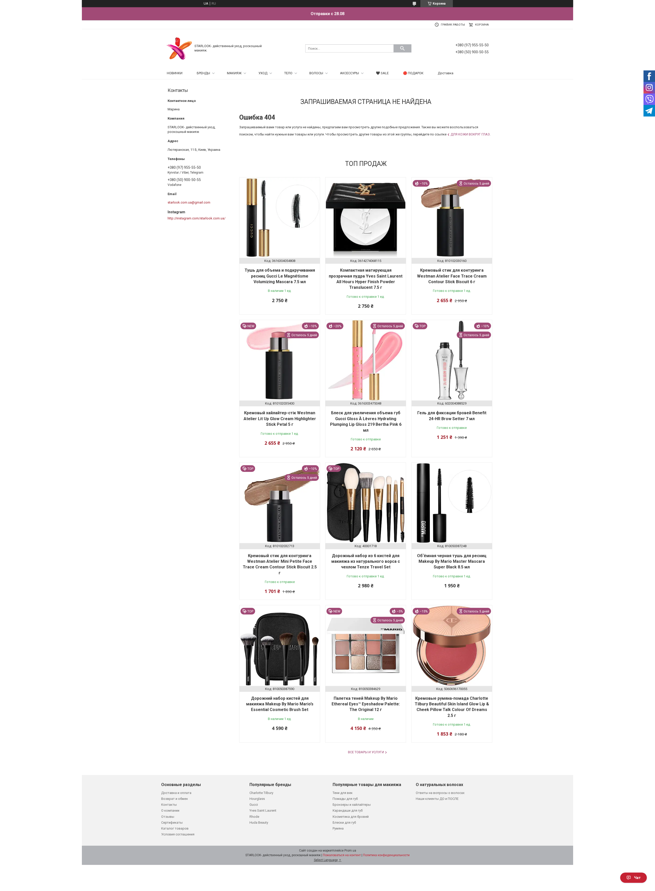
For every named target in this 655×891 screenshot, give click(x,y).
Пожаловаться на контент (342, 855)
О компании (170, 810)
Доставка (445, 73)
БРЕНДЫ (203, 73)
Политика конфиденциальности (386, 855)
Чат (637, 878)
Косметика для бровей (351, 817)
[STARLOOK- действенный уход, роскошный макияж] (179, 48)
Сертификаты (172, 822)
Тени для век (343, 793)
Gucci (253, 805)
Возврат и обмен (174, 799)
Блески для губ (344, 822)
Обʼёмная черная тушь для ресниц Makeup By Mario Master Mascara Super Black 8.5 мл (451, 561)
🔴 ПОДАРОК (413, 73)
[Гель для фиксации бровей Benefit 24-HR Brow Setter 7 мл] (452, 360)
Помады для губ (345, 799)
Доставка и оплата (176, 793)
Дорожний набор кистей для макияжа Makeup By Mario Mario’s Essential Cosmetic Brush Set (279, 704)
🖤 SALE (382, 73)
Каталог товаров (175, 828)
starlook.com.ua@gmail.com (189, 202)
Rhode (254, 817)
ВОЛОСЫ (316, 73)
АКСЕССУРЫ (349, 73)
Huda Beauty (258, 822)
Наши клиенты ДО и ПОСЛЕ (437, 799)
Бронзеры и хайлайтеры (352, 805)
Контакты (169, 805)
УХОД (262, 73)
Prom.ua (350, 850)
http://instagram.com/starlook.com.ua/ (196, 218)
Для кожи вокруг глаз (470, 134)
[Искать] (402, 48)
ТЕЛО (288, 73)
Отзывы (167, 817)
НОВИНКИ (174, 73)
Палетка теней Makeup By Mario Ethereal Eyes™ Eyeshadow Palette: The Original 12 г (366, 704)
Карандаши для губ (348, 810)
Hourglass (257, 799)
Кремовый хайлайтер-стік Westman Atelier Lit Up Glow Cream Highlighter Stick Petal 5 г (280, 418)
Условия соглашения (177, 834)
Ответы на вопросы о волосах (440, 793)
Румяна (338, 828)
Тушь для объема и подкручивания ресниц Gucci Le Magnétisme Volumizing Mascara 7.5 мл (280, 276)
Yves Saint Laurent (262, 810)
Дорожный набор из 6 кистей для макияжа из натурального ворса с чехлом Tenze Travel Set (365, 561)
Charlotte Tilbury (261, 793)
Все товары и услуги (366, 752)
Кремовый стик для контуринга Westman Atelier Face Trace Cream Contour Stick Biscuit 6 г (452, 276)
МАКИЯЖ (234, 73)
